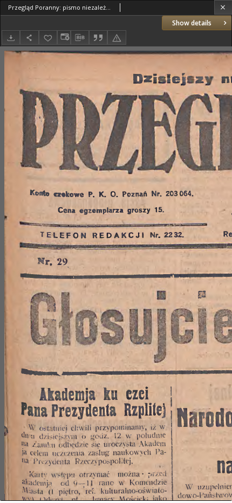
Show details (191, 23)
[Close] (223, 7)
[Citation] (98, 37)
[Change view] (63, 37)
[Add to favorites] (48, 37)
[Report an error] (116, 37)
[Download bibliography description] (80, 37)
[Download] (11, 37)
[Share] (29, 37)
